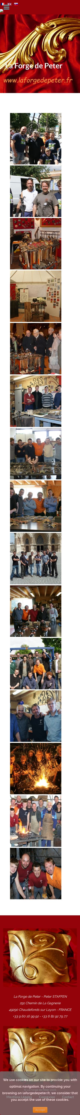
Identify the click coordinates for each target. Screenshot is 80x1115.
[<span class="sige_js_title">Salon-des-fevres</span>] (35, 349)
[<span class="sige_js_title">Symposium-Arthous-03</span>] (35, 821)
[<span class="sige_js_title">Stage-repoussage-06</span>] (35, 611)
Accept (40, 1110)
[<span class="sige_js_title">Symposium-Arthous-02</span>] (35, 768)
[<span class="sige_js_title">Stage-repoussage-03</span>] (35, 454)
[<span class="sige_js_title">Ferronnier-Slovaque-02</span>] (35, 139)
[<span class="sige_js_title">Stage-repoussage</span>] (35, 716)
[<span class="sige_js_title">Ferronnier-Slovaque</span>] (35, 191)
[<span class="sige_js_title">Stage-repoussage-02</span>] (35, 401)
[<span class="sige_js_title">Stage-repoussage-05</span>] (35, 558)
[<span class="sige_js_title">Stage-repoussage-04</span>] (35, 506)
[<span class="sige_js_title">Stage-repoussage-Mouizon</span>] (35, 663)
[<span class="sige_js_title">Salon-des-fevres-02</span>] (35, 244)
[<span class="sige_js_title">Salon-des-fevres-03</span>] (35, 296)
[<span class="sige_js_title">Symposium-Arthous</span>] (35, 873)
